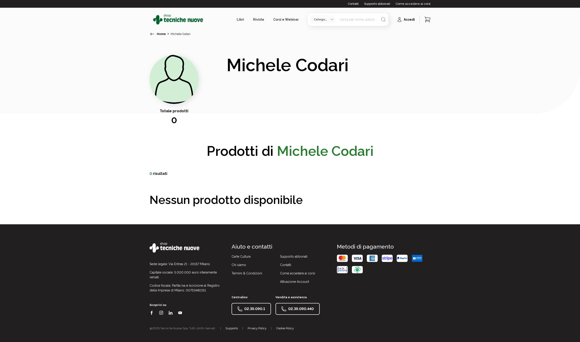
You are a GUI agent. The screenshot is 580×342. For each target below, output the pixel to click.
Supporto (231, 328)
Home (161, 34)
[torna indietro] (152, 34)
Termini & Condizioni (247, 273)
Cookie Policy (285, 328)
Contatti (353, 3)
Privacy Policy (257, 328)
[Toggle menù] (151, 19)
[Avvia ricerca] (383, 19)
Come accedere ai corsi (413, 3)
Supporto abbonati (377, 3)
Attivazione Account (294, 281)
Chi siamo (239, 265)
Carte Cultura (241, 256)
